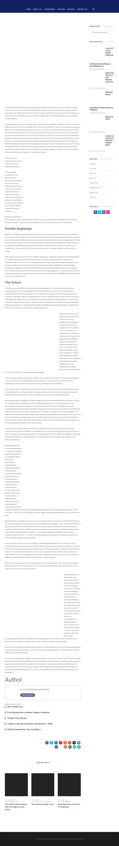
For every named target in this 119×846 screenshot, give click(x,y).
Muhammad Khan (13, 801)
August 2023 (93, 192)
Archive (70, 9)
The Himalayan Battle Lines (42, 804)
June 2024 (92, 169)
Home (28, 9)
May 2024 (92, 173)
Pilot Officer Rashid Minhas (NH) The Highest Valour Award (16, 807)
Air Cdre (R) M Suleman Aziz (42, 801)
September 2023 (94, 188)
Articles (61, 9)
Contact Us (82, 9)
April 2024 (92, 178)
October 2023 (93, 183)
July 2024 (92, 164)
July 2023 (92, 197)
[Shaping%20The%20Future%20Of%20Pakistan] (47, 742)
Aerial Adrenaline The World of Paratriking (69, 805)
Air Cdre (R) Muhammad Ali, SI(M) (34, 689)
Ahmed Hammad (65, 801)
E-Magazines (49, 9)
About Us (37, 9)
